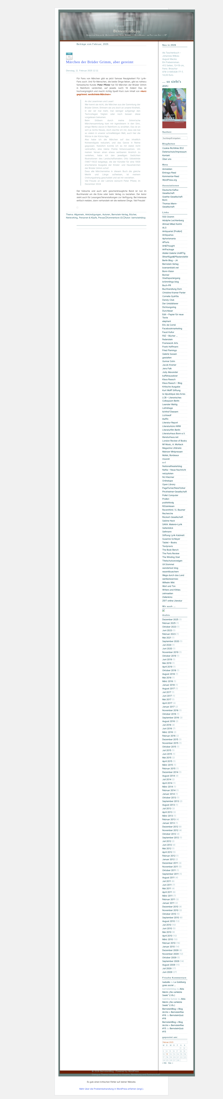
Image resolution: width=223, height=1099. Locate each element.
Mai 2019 (166, 663)
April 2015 (167, 761)
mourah (166, 459)
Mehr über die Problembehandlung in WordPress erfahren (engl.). (111, 1088)
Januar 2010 (168, 946)
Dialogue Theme (100, 1074)
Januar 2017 (168, 706)
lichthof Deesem (170, 411)
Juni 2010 (167, 928)
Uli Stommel (168, 564)
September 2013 (170, 801)
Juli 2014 (166, 779)
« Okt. (164, 1063)
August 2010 (168, 921)
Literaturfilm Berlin (171, 429)
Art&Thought (168, 245)
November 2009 (170, 954)
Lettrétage (167, 408)
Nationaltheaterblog (172, 466)
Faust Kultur (168, 332)
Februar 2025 (169, 623)
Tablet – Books (169, 542)
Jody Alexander (170, 372)
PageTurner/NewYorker (173, 488)
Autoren (106, 214)
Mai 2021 (166, 637)
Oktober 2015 (169, 746)
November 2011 (170, 866)
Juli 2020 (166, 645)
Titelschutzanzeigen (172, 560)
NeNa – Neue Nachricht (174, 469)
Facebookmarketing (172, 328)
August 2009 (168, 964)
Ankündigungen (93, 214)
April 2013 (167, 812)
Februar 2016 (169, 735)
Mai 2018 (166, 677)
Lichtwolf (166, 415)
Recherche (167, 513)
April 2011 (167, 892)
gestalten (167, 357)
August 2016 (168, 721)
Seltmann (167, 531)
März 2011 (167, 895)
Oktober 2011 (169, 870)
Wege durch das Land (173, 575)
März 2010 (167, 939)
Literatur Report (170, 422)
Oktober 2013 (169, 797)
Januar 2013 (168, 823)
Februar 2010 (169, 943)
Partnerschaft (153, 1074)
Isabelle (166, 982)
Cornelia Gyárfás (170, 296)
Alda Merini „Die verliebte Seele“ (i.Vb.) (173, 992)
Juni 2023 (167, 630)
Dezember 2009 (170, 950)
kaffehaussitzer (170, 375)
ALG (164, 227)
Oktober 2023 (169, 626)
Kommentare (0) (115, 217)
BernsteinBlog (126, 31)
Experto (126, 1074)
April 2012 (167, 852)
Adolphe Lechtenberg (173, 220)
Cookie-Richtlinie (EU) (173, 148)
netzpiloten (167, 473)
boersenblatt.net (170, 267)
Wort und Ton (169, 586)
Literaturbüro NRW (171, 426)
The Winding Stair (171, 557)
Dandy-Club (168, 300)
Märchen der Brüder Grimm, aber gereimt (99, 62)
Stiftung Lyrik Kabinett (173, 535)
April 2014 (167, 783)
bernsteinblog (138, 217)
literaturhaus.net (170, 437)
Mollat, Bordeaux (170, 455)
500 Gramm (168, 216)
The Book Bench (170, 549)
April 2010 (167, 935)
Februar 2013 (169, 819)
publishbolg (168, 502)
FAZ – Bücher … (170, 335)
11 (167, 1054)
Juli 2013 (166, 808)
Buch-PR (166, 285)
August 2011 (168, 877)
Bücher (132, 214)
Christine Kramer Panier (174, 292)
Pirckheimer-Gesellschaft (174, 491)
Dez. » (170, 1063)
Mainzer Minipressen (172, 451)
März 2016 (167, 732)
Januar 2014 (168, 794)
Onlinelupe (167, 480)
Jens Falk (167, 368)
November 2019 (170, 652)
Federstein (167, 339)
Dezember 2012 (170, 826)
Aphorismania (169, 238)
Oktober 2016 (169, 714)
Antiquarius (167, 235)
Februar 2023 (169, 634)
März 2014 (167, 786)
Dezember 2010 (170, 906)
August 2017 (168, 688)
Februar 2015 (169, 768)
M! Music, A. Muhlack (172, 444)
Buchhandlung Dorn (172, 289)
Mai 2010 (166, 932)
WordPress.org (169, 180)
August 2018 (168, 674)
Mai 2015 (166, 757)
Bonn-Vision (168, 271)
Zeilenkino (167, 597)
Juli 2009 (167, 968)
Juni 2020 (167, 648)
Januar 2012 (168, 859)
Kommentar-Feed (170, 176)
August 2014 (168, 775)
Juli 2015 (166, 750)
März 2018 (167, 681)
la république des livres (173, 394)
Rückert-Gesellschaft (172, 517)
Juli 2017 (166, 692)
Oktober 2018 (169, 670)
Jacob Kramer (169, 365)
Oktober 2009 (169, 957)
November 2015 (170, 743)
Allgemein (79, 214)
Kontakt (166, 155)
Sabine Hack (168, 520)
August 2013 (168, 804)
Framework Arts (170, 343)
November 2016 (170, 710)
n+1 (164, 462)
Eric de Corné (169, 325)
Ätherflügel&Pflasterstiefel (175, 256)
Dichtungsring (169, 307)
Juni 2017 (167, 695)
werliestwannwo (170, 579)
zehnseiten (167, 593)
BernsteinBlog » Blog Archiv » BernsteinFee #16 (173, 1012)
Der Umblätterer (170, 303)
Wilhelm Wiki (168, 582)
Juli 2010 (166, 924)
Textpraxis (167, 546)
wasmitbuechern (170, 571)
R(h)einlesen (168, 506)
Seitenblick (167, 528)
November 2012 (170, 830)
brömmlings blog (170, 281)
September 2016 (170, 717)
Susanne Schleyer (171, 539)
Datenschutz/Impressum (174, 151)
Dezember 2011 (170, 863)
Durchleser (167, 310)
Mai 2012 (166, 848)
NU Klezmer (168, 477)
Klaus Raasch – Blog (172, 383)
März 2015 (167, 765)
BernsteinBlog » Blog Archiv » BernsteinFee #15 (173, 1025)
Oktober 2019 (169, 655)
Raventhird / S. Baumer (173, 509)
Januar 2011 (168, 903)
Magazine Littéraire (171, 448)
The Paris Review (170, 553)
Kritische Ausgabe (171, 386)
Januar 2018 (168, 685)
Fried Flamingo (169, 350)
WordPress (133, 1071)
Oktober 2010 (169, 914)
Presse (101, 217)
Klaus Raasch (169, 379)
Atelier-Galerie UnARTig (173, 253)
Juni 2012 (167, 844)
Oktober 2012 (169, 834)
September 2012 (170, 837)
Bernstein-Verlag (120, 214)
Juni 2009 (167, 972)
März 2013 (167, 815)
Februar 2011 (168, 899)
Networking (72, 217)
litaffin (165, 419)
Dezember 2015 (170, 739)
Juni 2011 (167, 884)
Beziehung (136, 1074)
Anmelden (167, 169)
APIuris (165, 242)
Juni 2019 (167, 659)
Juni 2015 (167, 754)
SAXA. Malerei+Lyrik (172, 524)
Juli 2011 (166, 881)
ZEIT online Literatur (172, 600)
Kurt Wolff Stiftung (171, 390)
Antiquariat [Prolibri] (172, 231)
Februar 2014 (169, 790)
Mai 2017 (166, 699)
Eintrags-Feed (169, 172)
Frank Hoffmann (170, 346)
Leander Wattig (169, 404)
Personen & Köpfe (88, 217)
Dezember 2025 (170, 619)
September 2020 (170, 641)
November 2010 (170, 910)
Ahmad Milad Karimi (172, 224)
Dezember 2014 (170, 772)
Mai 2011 (166, 888)
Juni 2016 (167, 728)
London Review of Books (174, 440)
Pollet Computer (170, 495)
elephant (166, 321)
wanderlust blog (170, 568)
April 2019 (167, 666)
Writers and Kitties (171, 589)
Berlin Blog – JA (170, 260)
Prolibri (165, 499)
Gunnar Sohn (168, 361)
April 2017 (167, 703)
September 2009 (170, 961)
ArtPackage (168, 249)
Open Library (168, 484)
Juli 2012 (166, 841)
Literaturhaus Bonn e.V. (173, 433)
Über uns (166, 159)
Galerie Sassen (169, 354)
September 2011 (170, 874)
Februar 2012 (168, 855)
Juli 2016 (166, 725)
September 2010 (170, 917)
